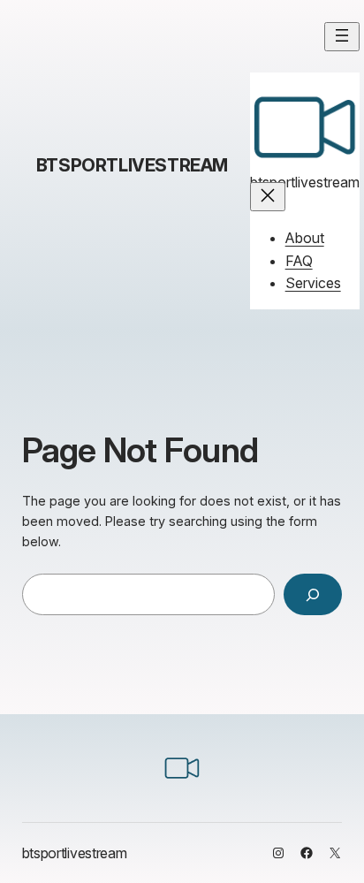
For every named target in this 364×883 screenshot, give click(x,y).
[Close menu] (267, 196)
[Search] (313, 594)
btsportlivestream (132, 165)
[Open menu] (342, 36)
